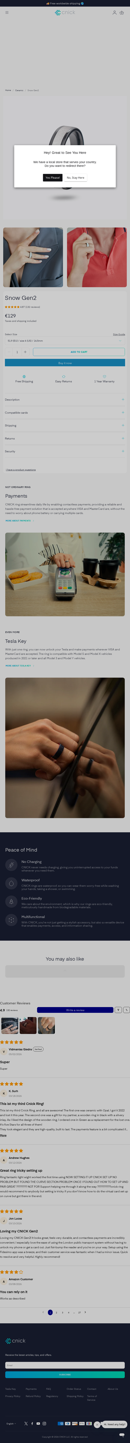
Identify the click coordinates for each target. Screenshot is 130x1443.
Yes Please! (53, 178)
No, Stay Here (75, 178)
